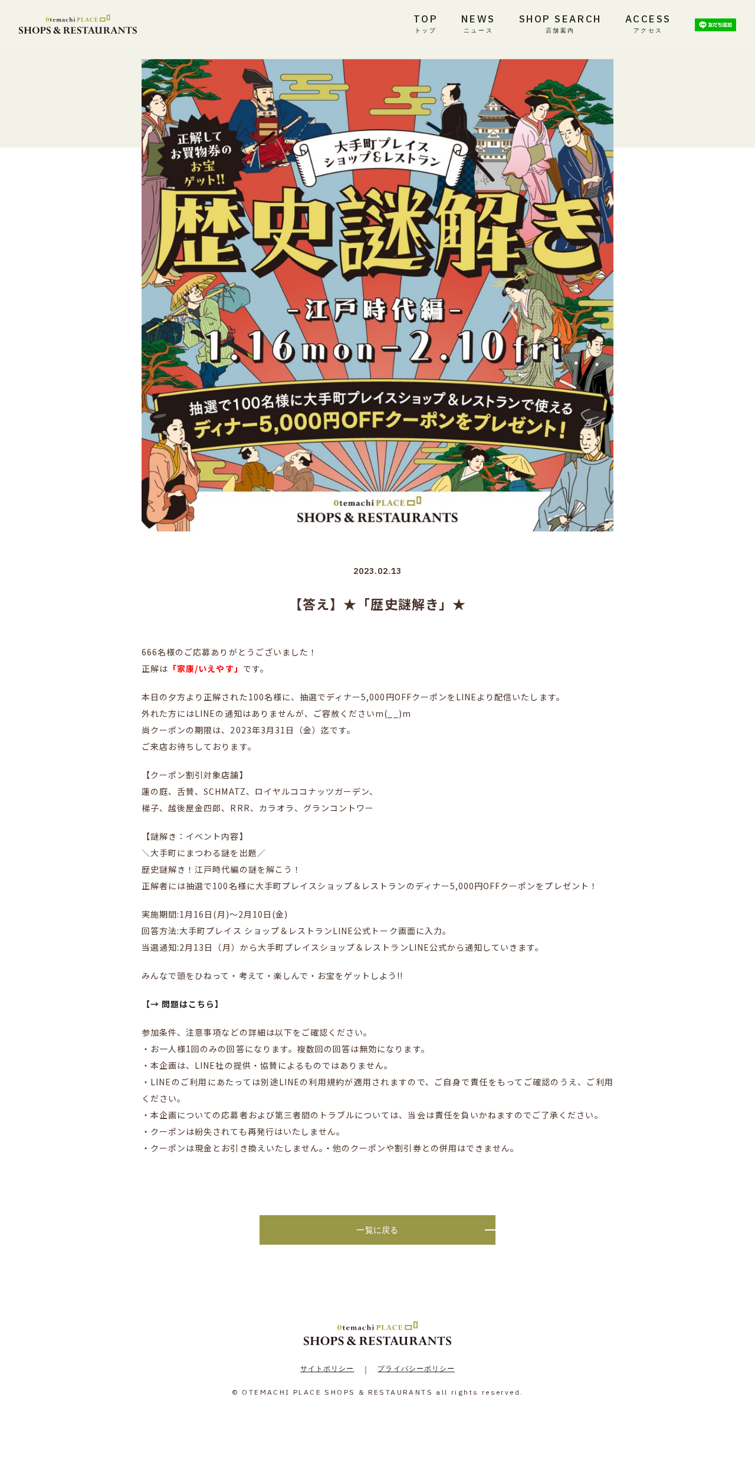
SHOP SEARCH (560, 23)
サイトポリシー (327, 1368)
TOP (425, 23)
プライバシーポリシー (416, 1368)
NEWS (478, 23)
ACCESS (648, 23)
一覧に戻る (377, 1230)
